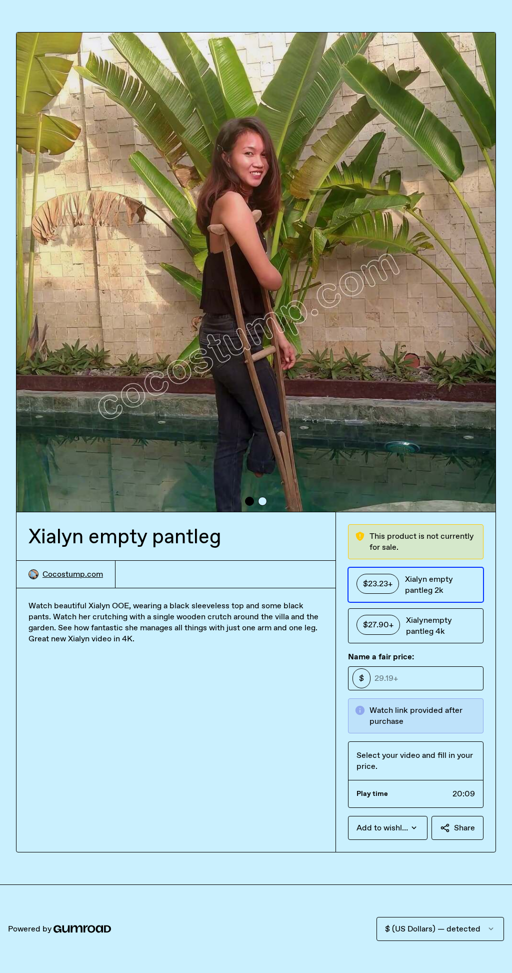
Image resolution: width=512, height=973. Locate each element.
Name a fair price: (381, 656)
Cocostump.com (72, 574)
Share (464, 827)
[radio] (416, 584)
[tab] (249, 501)
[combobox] (388, 828)
